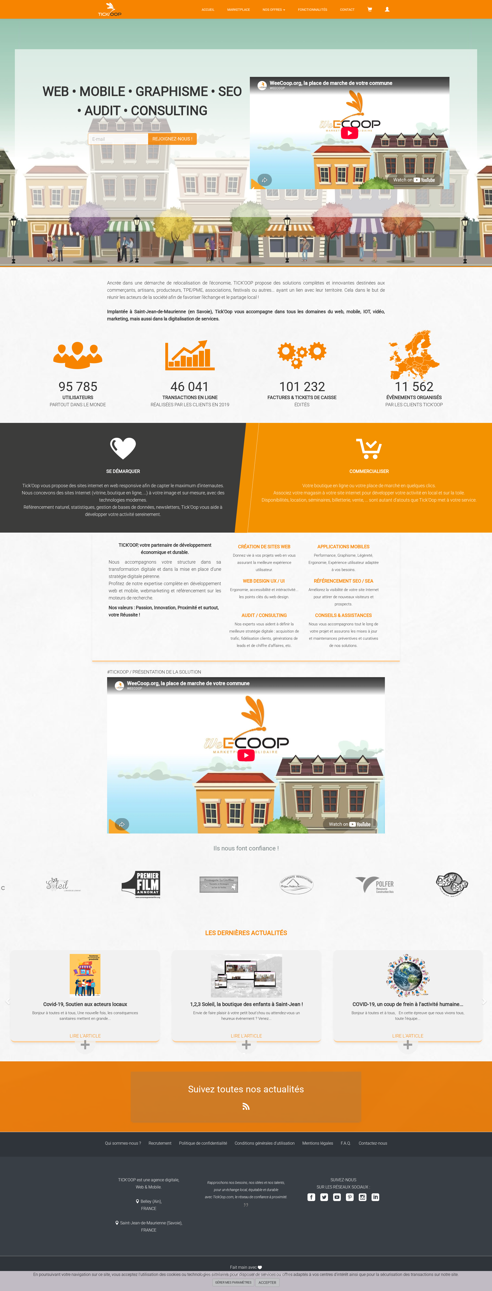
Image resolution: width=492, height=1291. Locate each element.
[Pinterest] (350, 1197)
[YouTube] (337, 1197)
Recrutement (160, 1143)
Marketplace (238, 10)
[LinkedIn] (375, 1197)
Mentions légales (317, 1143)
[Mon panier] (369, 10)
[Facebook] (311, 1197)
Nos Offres (273, 10)
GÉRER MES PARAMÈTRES (233, 1282)
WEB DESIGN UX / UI (264, 581)
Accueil (208, 10)
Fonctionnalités (312, 10)
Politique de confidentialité (203, 1143)
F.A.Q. (346, 1143)
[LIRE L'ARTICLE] (85, 1049)
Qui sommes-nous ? (123, 1143)
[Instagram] (362, 1197)
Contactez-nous (373, 1143)
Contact (347, 10)
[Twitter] (324, 1197)
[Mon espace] (387, 10)
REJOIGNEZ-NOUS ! (172, 138)
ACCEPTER (267, 1282)
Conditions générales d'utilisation (265, 1143)
